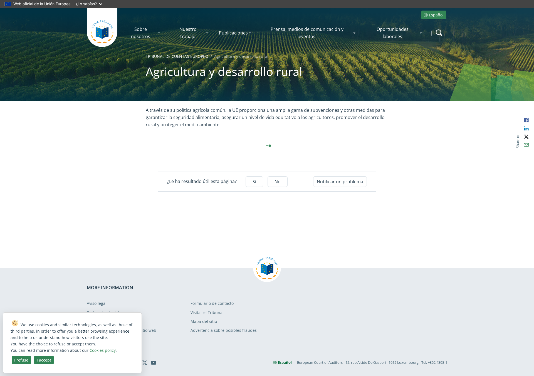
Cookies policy (103, 350)
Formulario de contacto (212, 303)
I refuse (21, 360)
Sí (254, 182)
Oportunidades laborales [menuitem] (393, 32)
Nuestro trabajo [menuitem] (188, 32)
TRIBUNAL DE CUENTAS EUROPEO (177, 56)
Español (436, 15)
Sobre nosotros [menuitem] (140, 32)
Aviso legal (97, 303)
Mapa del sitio (204, 321)
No (278, 182)
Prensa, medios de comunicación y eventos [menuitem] (307, 32)
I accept (44, 360)
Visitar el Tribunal (207, 312)
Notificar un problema (340, 182)
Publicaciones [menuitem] (233, 33)
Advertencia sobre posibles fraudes (224, 330)
